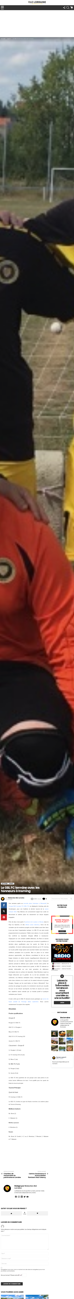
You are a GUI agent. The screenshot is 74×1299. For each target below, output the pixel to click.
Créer (62, 1003)
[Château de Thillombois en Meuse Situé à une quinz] (69, 1041)
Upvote (11, 1213)
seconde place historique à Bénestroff (34, 903)
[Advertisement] (37, 23)
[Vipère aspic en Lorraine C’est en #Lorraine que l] (69, 1033)
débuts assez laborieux (32, 924)
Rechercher (71, 899)
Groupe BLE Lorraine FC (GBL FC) (19, 906)
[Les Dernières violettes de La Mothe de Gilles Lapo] (54, 1048)
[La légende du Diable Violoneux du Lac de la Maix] (62, 1048)
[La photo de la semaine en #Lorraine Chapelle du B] (54, 1041)
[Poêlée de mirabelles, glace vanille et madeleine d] (62, 1033)
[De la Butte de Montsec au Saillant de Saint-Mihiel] (54, 1033)
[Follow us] (64, 7)
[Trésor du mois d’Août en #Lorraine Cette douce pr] (69, 1048)
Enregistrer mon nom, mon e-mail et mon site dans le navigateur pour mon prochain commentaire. (23, 1270)
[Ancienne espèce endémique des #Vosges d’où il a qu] (62, 1041)
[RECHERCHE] (67, 7)
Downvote (37, 1213)
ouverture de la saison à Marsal (34, 922)
